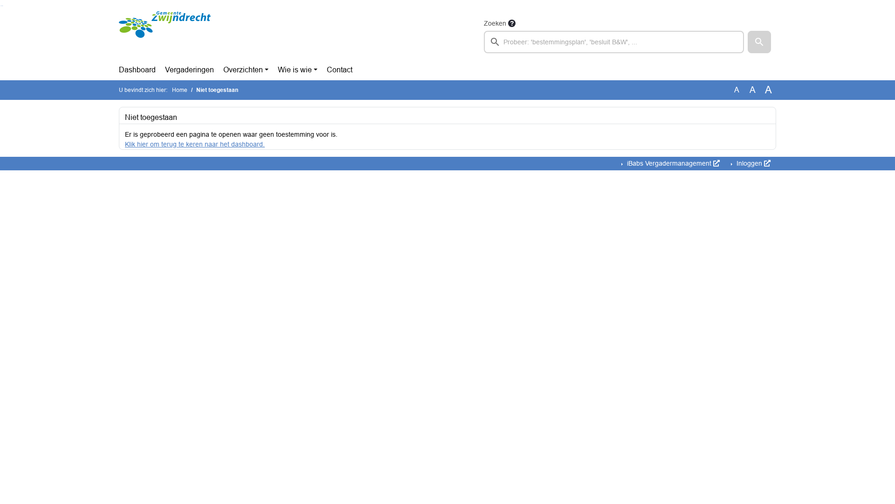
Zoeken (495, 23)
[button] (759, 42)
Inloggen (749, 163)
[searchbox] (614, 42)
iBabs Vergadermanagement (669, 163)
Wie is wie (295, 70)
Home (179, 90)
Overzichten (243, 70)
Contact (339, 70)
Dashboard (137, 70)
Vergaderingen (189, 70)
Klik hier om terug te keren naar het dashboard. (195, 144)
